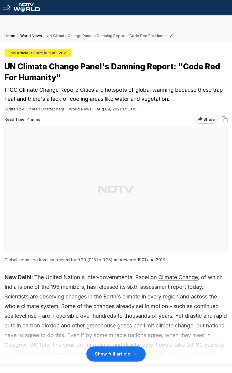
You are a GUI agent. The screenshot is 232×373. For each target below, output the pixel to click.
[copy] (224, 119)
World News (80, 109)
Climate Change (178, 277)
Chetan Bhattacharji (45, 109)
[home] (27, 6)
